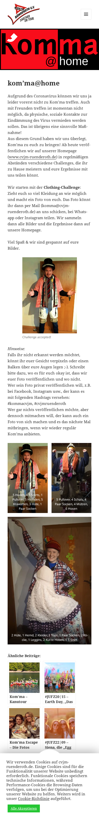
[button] (28, 478)
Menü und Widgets (86, 19)
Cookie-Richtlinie (34, 798)
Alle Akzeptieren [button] (24, 808)
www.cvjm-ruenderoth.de (32, 156)
